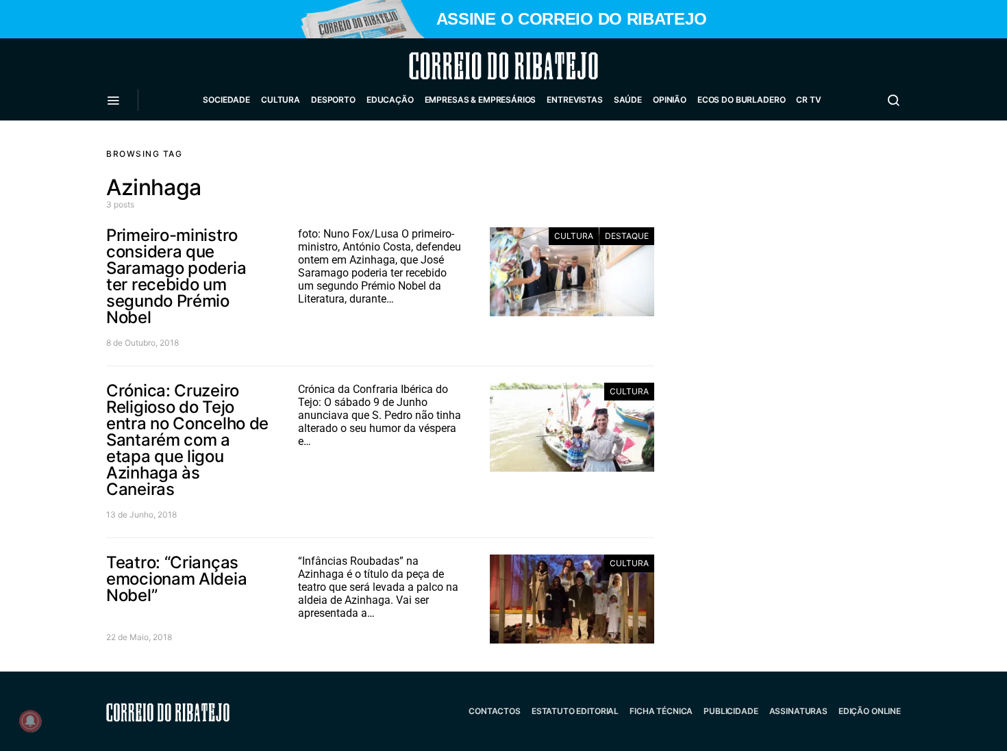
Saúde (628, 99)
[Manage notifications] (30, 721)
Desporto (333, 99)
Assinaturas (798, 711)
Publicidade (731, 711)
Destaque (627, 236)
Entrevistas (574, 99)
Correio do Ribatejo (470, 66)
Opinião (669, 99)
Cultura (280, 99)
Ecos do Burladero (741, 99)
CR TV (808, 99)
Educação (390, 99)
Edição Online (869, 711)
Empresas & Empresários (480, 99)
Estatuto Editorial (575, 711)
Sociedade (226, 99)
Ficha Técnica (661, 711)
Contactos (495, 711)
